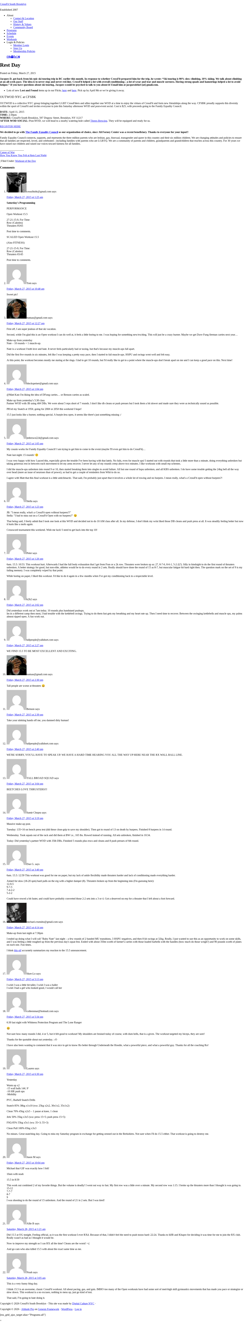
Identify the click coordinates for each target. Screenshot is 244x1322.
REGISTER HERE (10, 126)
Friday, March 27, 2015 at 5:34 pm (25, 1016)
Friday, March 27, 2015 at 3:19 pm (25, 818)
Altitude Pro (27, 1309)
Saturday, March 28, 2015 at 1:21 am (26, 1229)
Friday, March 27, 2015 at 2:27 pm (25, 645)
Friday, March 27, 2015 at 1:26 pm (25, 558)
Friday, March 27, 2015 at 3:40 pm (25, 869)
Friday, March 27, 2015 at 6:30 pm (25, 1074)
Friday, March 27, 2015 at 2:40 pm (25, 749)
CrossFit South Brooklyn (13, 4)
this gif (17, 950)
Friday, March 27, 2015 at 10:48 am (25, 288)
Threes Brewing (98, 120)
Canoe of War (7, 152)
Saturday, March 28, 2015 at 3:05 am (26, 1278)
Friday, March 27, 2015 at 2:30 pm (25, 680)
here (64, 90)
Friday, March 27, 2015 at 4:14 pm (25, 927)
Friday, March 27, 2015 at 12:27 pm (25, 323)
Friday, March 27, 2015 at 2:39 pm (25, 714)
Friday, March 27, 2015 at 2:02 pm (25, 604)
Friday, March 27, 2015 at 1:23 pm (25, 506)
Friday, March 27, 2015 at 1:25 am (25, 197)
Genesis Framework (48, 1309)
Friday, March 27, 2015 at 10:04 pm (25, 1162)
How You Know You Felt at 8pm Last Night (23, 155)
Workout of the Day (25, 161)
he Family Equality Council (42, 132)
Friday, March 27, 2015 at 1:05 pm (25, 443)
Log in (78, 1309)
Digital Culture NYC (83, 1303)
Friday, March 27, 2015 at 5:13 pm (25, 979)
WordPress (67, 1309)
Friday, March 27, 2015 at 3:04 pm (25, 783)
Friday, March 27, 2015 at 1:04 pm (25, 389)
